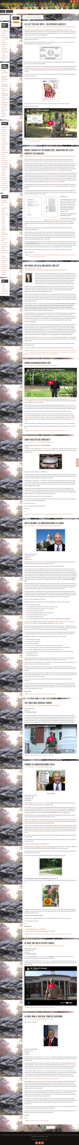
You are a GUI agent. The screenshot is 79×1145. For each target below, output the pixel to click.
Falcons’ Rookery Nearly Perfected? (5, 79)
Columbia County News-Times (38, 400)
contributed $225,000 (28, 812)
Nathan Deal (32, 353)
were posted (51, 176)
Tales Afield (4, 274)
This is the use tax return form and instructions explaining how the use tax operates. (41, 1078)
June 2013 (4, 154)
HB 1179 (57, 658)
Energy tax (52, 254)
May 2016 (4, 137)
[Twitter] (77, 462)
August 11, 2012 (31, 705)
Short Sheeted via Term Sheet (37, 439)
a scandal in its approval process (45, 337)
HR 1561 (61, 649)
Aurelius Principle (51, 156)
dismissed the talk (54, 181)
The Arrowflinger (31, 26)
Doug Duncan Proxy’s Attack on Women (4, 44)
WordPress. (44, 1139)
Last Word (4, 256)
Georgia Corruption (56, 350)
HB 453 (70, 621)
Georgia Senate (62, 139)
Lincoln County (5, 258)
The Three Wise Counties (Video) (38, 702)
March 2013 (4, 158)
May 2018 (4, 129)
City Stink (45, 514)
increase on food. (66, 812)
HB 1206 (37, 629)
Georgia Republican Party (55, 139)
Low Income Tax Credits (71, 352)
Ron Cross (47, 353)
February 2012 (4, 181)
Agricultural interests (56, 170)
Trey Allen (51, 353)
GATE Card (44, 139)
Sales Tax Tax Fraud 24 (36, 141)
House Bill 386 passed (50, 37)
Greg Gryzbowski (38, 352)
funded (48, 329)
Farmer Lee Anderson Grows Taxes (39, 764)
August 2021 (4, 127)
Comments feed (5, 291)
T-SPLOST (55, 365)
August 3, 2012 (31, 767)
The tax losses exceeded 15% (30, 74)
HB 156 (30, 629)
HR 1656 (53, 623)
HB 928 (37, 664)
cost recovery (48, 254)
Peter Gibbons (43, 353)
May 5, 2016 (39, 26)
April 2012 (4, 177)
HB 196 (63, 621)
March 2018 (4, 133)
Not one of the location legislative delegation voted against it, (59, 220)
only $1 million (68, 417)
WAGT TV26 (70, 399)
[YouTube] (77, 459)
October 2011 (4, 189)
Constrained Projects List (70, 405)
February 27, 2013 (31, 442)
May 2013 (4, 156)
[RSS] (77, 465)
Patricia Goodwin (38, 353)
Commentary (34, 1007)
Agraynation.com (11, 4)
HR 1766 (57, 623)
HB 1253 (36, 623)
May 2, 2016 (39, 268)
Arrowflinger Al (5, 110)
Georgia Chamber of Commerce (59, 254)
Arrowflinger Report (35, 430)
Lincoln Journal (37, 68)
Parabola (39, 1139)
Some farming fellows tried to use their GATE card (50, 68)
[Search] (6, 18)
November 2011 (5, 187)
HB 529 (34, 629)
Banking (3, 219)
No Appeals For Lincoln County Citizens (5, 32)
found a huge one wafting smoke (44, 320)
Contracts (37, 270)
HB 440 (67, 621)
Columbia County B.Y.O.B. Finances (5, 57)
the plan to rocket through (53, 186)
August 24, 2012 (31, 525)
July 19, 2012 (30, 945)
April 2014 (4, 148)
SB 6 (49, 608)
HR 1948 (35, 653)
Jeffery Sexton (29, 559)
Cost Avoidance (42, 254)
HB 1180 (62, 658)
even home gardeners (59, 42)
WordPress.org (5, 293)
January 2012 (4, 183)
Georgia (33, 1120)
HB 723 (27, 623)
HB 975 (31, 623)
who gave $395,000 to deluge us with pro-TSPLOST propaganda (58, 825)
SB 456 (53, 608)
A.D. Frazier (31, 254)
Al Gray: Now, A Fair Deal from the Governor (43, 1016)
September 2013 (5, 152)
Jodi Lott (50, 352)
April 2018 (4, 131)
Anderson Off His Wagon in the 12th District (36, 929)
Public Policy (72, 156)
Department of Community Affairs (47, 350)
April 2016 (4, 139)
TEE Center (71, 514)
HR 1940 (61, 623)
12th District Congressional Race (34, 514)
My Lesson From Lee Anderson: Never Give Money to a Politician (40, 931)
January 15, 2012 (31, 1019)
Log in (3, 287)
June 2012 (4, 173)
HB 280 (31, 664)
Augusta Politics (47, 26)
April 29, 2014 (31, 365)
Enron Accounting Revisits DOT (37, 363)
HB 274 (27, 664)
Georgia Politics (63, 26)
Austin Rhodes (31, 350)
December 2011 (5, 185)
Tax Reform (43, 256)
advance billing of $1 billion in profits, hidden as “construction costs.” (45, 830)
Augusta (45, 156)
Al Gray (30, 430)
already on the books (69, 1064)
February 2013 (4, 160)
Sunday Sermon (5, 270)
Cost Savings (4, 242)
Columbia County (55, 26)
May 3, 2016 (39, 156)
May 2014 (4, 146)
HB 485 (34, 664)
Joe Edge (54, 352)
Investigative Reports (37, 256)
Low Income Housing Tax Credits (61, 352)
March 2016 (4, 142)
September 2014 (5, 144)
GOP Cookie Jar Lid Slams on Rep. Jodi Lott (41, 265)
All (36, 365)
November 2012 (5, 162)
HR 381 (68, 647)
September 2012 (5, 167)
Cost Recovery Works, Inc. (48, 245)
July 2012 (3, 171)
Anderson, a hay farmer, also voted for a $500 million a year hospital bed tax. (40, 846)
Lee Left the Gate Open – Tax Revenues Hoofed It (45, 24)
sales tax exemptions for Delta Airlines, (52, 810)
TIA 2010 (62, 430)
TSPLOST (65, 430)
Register (3, 285)
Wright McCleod (56, 353)
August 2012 (4, 169)
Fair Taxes (58, 156)
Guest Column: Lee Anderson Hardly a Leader (44, 523)
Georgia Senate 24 (71, 26)
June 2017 (4, 135)
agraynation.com (27, 491)
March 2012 (4, 179)
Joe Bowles (69, 934)
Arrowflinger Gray (32, 139)
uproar (46, 314)
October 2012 (4, 164)
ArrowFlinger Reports (41, 956)
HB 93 (27, 629)
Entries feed (4, 289)
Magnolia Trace (27, 353)
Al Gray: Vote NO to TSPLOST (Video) (39, 943)
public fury (54, 314)
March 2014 (4, 150)
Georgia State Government (70, 139)
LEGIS (68, 683)
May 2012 (4, 175)
